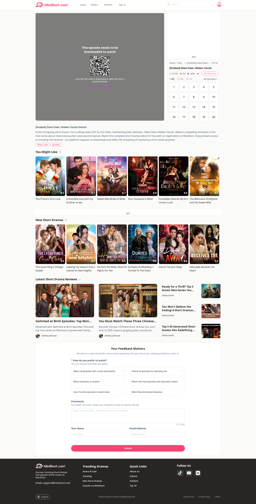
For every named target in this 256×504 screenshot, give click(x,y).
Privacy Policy (204, 497)
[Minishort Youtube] (189, 473)
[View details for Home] (52, 5)
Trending (87, 476)
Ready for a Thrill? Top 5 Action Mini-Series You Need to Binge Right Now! (179, 288)
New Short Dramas (92, 480)
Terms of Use (188, 497)
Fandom (134, 480)
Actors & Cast (90, 471)
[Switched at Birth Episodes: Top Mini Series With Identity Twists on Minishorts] (65, 300)
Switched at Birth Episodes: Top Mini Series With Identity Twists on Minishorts (62, 321)
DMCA (217, 497)
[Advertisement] (193, 34)
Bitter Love (42, 144)
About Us (134, 471)
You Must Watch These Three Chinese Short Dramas (126, 321)
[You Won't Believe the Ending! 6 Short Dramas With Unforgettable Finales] (210, 311)
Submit (133, 476)
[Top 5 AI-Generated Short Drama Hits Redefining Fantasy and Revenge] (210, 331)
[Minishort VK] (198, 473)
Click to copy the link (99, 86)
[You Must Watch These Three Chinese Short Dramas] (128, 300)
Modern (56, 144)
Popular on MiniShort (94, 485)
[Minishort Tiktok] (180, 473)
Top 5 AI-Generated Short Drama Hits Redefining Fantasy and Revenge (178, 328)
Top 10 (133, 485)
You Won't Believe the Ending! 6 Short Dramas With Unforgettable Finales (180, 308)
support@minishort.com (56, 483)
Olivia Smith (168, 295)
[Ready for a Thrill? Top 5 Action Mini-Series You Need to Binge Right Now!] (210, 291)
